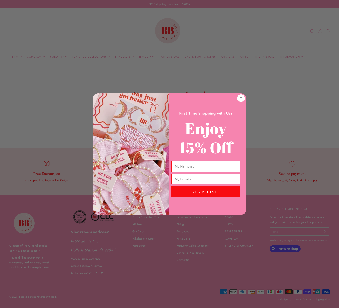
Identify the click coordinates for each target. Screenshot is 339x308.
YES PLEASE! (206, 192)
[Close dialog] (241, 98)
